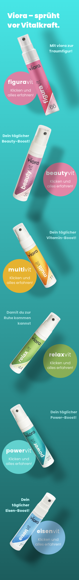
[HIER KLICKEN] (24, 158)
